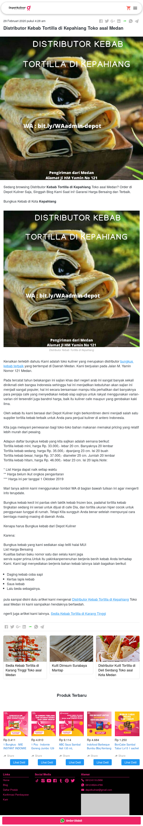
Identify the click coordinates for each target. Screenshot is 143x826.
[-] (37, 780)
